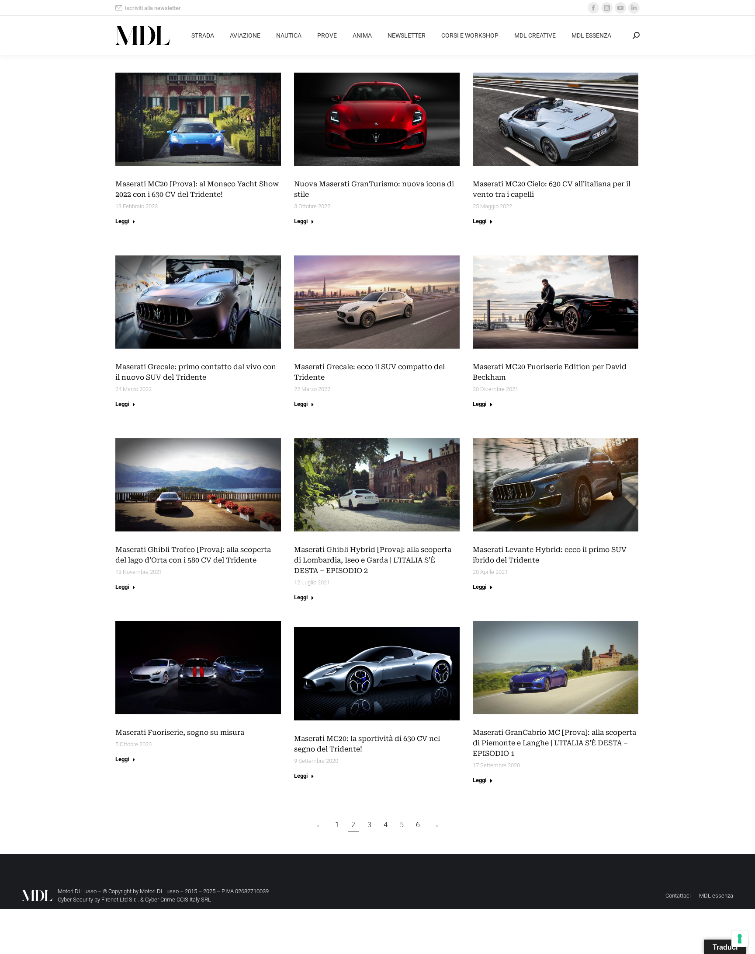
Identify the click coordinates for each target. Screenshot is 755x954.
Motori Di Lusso (159, 891)
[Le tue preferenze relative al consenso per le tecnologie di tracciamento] (739, 938)
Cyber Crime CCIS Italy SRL (178, 899)
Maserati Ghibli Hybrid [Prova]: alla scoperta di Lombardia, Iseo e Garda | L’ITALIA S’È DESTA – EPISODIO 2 (372, 560)
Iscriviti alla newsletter (153, 8)
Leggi (122, 221)
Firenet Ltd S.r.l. (120, 899)
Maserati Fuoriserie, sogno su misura (179, 732)
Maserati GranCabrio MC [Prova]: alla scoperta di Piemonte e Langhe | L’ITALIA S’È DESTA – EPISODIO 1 (554, 743)
